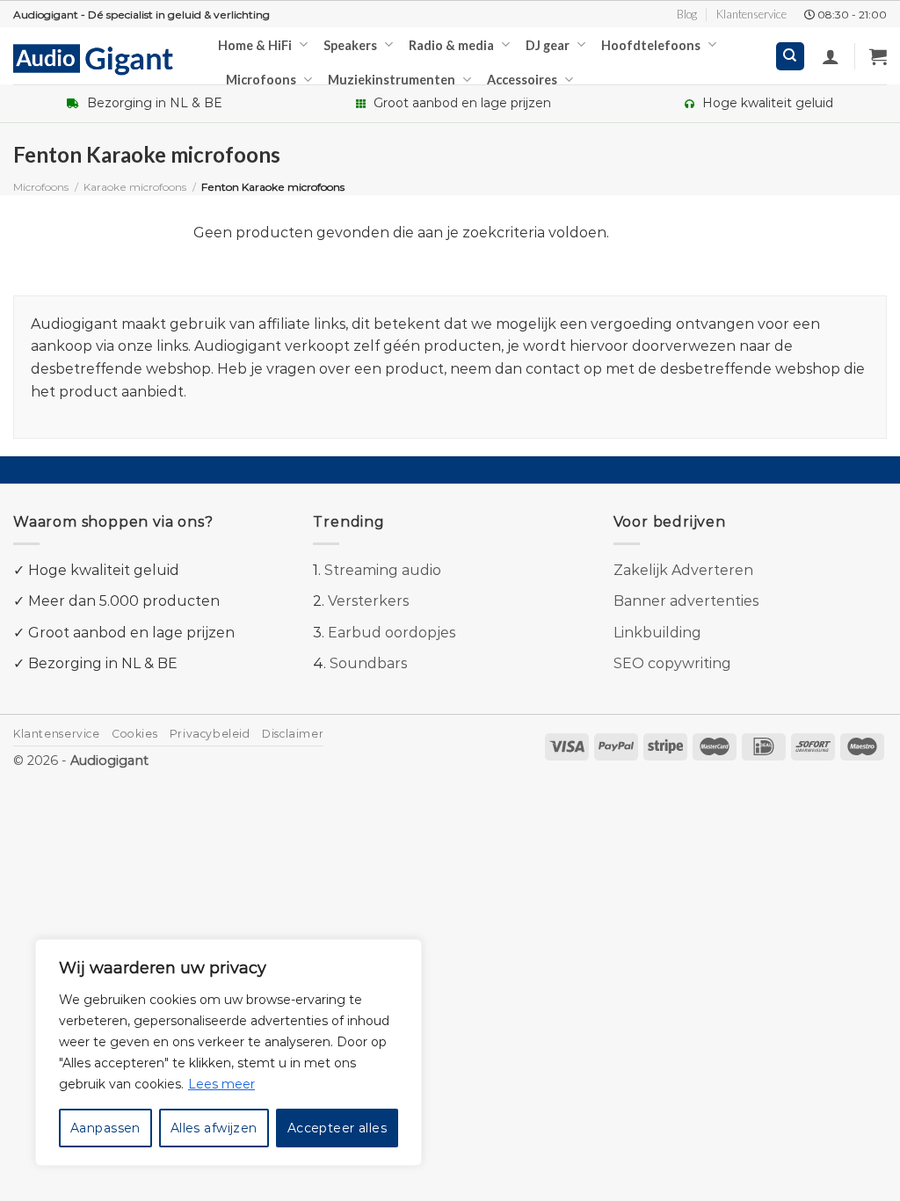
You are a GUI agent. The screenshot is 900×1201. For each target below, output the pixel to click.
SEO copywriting (672, 663)
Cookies (134, 733)
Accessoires (522, 79)
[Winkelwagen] (878, 56)
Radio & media (451, 45)
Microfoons (261, 79)
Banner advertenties (685, 601)
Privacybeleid (210, 733)
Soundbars (368, 663)
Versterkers (368, 601)
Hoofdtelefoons (650, 45)
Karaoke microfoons (134, 186)
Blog (687, 14)
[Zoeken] (790, 56)
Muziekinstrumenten (391, 79)
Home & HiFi (255, 45)
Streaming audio (382, 570)
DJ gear (548, 45)
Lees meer (221, 1084)
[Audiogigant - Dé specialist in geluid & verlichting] (102, 58)
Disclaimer (292, 733)
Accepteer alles (337, 1128)
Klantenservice (751, 14)
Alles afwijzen (214, 1128)
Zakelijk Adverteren (683, 570)
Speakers (350, 45)
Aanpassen (105, 1128)
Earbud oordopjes (391, 632)
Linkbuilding (657, 632)
